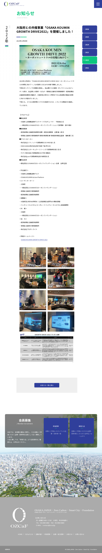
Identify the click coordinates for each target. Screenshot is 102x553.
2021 (87, 68)
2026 (87, 29)
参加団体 (47, 534)
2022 (87, 60)
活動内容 (39, 534)
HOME (20, 534)
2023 (87, 52)
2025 (87, 37)
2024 (87, 45)
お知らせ (69, 534)
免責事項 (7, 549)
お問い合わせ (79, 534)
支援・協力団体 (58, 534)
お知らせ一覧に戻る (47, 385)
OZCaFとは (29, 534)
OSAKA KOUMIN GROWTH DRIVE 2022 (34, 240)
